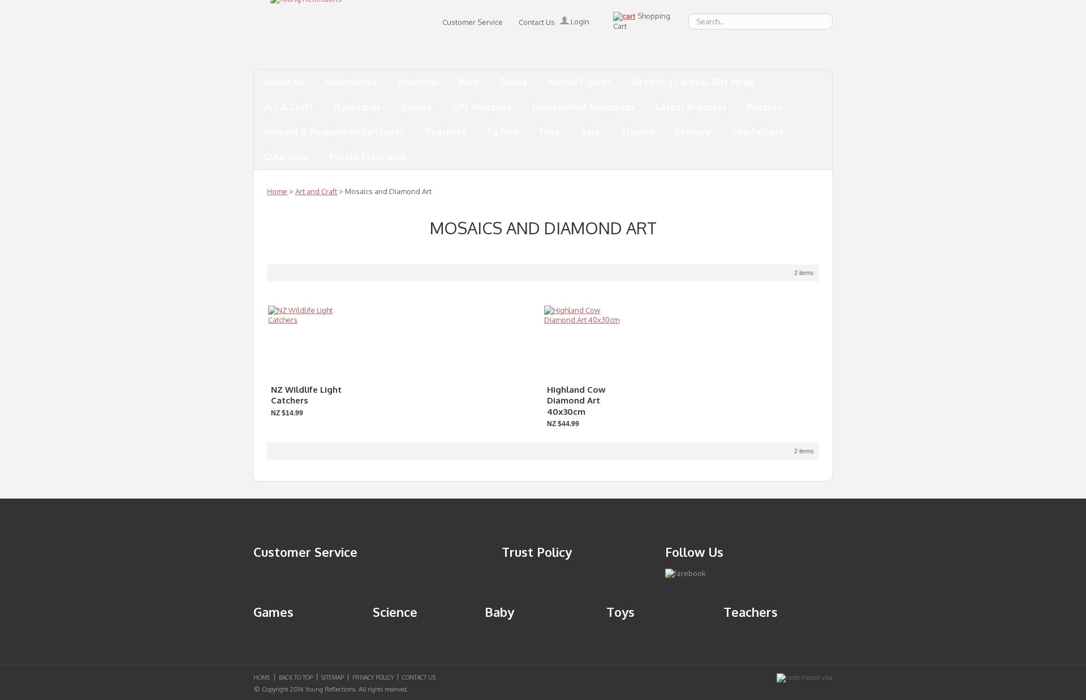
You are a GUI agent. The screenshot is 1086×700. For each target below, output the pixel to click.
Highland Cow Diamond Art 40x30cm (576, 400)
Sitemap (332, 677)
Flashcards (357, 107)
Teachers (445, 132)
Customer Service (472, 22)
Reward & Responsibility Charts (334, 132)
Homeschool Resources (583, 107)
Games (416, 107)
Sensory (693, 132)
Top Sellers (757, 132)
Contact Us (537, 22)
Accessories (351, 82)
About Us (284, 82)
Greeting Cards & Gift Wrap (693, 82)
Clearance (286, 156)
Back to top (296, 677)
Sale (590, 132)
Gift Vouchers (481, 107)
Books (514, 82)
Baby (469, 82)
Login (579, 21)
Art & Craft (288, 107)
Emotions (417, 82)
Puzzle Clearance (367, 156)
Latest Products (691, 107)
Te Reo (502, 132)
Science (637, 132)
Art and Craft (316, 191)
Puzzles (764, 107)
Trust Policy (537, 552)
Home (277, 191)
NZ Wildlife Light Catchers (306, 395)
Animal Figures (580, 82)
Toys (549, 132)
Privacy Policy (373, 677)
